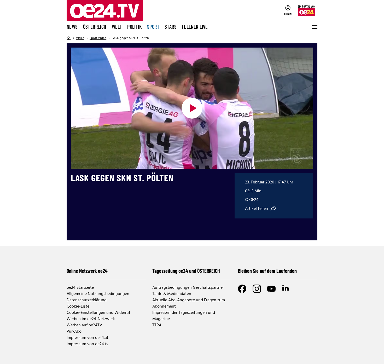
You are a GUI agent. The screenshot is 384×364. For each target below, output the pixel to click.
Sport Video (98, 38)
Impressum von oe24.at (87, 337)
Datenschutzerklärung (87, 300)
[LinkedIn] (286, 289)
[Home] (69, 38)
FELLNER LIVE (195, 27)
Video (80, 38)
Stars (171, 27)
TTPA (156, 325)
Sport (153, 27)
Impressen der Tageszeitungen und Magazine (183, 315)
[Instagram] (257, 289)
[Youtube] (271, 289)
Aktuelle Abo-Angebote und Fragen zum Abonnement (188, 303)
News (72, 27)
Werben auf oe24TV (84, 325)
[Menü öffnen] (314, 27)
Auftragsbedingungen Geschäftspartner (188, 287)
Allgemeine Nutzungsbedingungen (98, 294)
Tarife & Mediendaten (171, 294)
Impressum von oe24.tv (87, 344)
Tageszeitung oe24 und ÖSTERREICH (186, 271)
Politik (134, 27)
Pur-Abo (74, 331)
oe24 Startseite (80, 287)
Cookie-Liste (78, 306)
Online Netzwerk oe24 (87, 271)
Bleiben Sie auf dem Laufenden (267, 271)
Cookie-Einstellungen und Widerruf (98, 312)
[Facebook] (242, 289)
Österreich (95, 27)
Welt (117, 27)
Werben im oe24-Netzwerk (91, 319)
